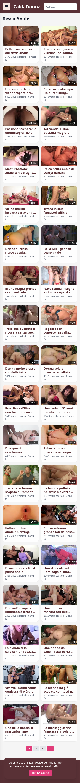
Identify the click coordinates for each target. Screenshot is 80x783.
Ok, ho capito (40, 773)
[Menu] (6, 6)
